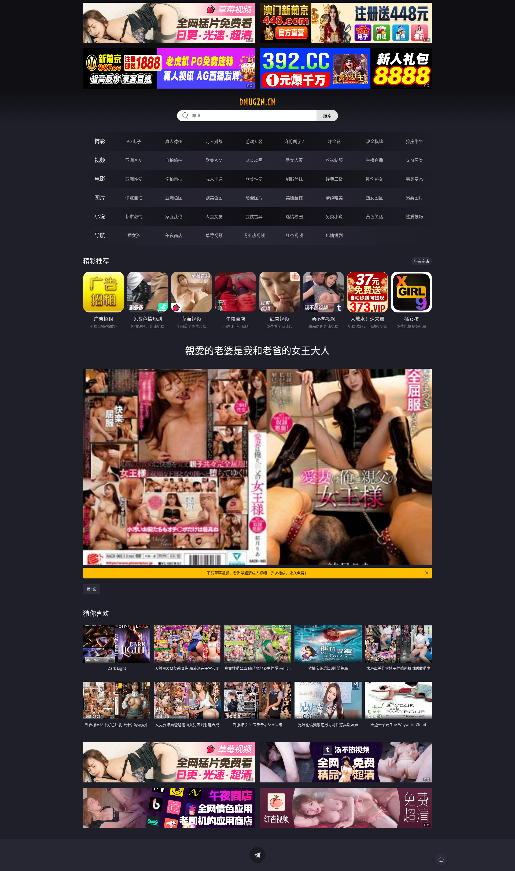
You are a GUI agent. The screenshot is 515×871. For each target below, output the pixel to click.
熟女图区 (374, 198)
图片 (99, 197)
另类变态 (414, 179)
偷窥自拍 (133, 198)
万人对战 (214, 141)
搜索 (327, 116)
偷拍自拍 (173, 179)
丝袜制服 (334, 160)
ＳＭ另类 (414, 160)
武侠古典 (254, 217)
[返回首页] (441, 859)
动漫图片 (254, 198)
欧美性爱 (254, 179)
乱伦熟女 (374, 179)
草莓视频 (214, 235)
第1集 (92, 589)
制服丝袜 (294, 179)
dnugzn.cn (257, 102)
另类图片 (414, 198)
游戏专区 (254, 141)
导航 (99, 235)
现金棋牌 (374, 141)
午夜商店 (173, 235)
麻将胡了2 (294, 141)
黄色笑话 (374, 217)
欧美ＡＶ (214, 160)
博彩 (99, 141)
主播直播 (374, 160)
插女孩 (133, 235)
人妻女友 (214, 217)
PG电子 (134, 141)
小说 (99, 216)
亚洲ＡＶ (133, 160)
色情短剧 (334, 235)
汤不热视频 (254, 235)
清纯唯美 (334, 198)
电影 (99, 179)
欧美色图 (214, 198)
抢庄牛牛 (414, 141)
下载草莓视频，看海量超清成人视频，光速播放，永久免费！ (257, 572)
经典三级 (334, 179)
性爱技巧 (414, 217)
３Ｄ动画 (254, 160)
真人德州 (173, 141)
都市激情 (133, 217)
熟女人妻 (294, 160)
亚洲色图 (173, 198)
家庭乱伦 (173, 217)
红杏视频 (294, 235)
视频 (99, 160)
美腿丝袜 (294, 198)
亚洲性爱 (133, 179)
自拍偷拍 (173, 160)
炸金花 (334, 141)
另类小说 (334, 217)
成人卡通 (214, 179)
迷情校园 (294, 217)
